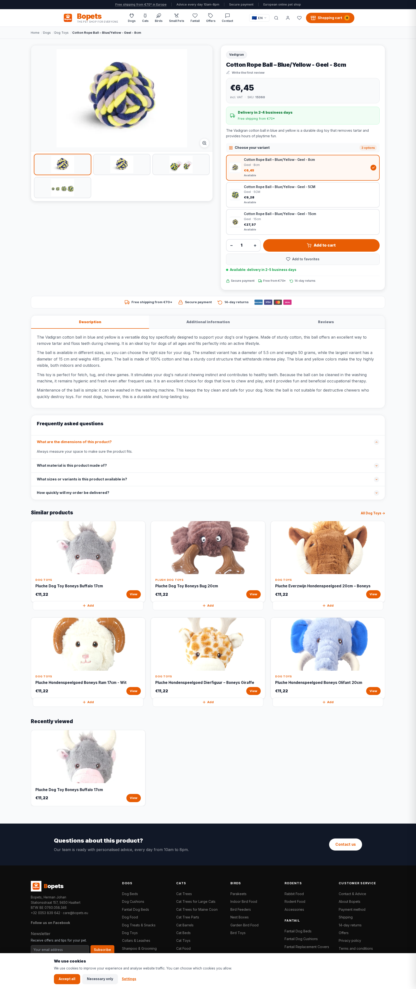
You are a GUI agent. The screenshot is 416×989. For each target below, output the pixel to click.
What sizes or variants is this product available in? (82, 479)
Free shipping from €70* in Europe (141, 4)
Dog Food (130, 917)
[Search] (276, 18)
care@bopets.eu (75, 913)
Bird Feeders (240, 909)
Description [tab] (90, 322)
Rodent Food (295, 901)
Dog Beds (130, 894)
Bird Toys (238, 933)
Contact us (345, 844)
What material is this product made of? (72, 465)
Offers (344, 933)
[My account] (287, 18)
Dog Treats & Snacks (139, 925)
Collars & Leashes (136, 940)
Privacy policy (350, 940)
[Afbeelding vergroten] (204, 143)
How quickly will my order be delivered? (73, 493)
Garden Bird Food (244, 925)
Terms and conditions (356, 948)
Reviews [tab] (326, 322)
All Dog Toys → (373, 513)
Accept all (67, 979)
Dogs (47, 32)
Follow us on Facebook (50, 923)
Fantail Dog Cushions (301, 939)
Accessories (294, 909)
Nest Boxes (239, 917)
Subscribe (102, 950)
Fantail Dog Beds (135, 909)
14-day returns (350, 925)
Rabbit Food (294, 894)
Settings (129, 979)
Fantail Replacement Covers (307, 947)
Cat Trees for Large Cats (195, 901)
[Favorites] (299, 18)
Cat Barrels (185, 925)
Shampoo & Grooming (139, 948)
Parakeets (238, 894)
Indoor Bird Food (243, 901)
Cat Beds (183, 933)
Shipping (346, 917)
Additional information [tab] (208, 322)
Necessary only (100, 979)
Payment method (352, 909)
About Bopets (349, 901)
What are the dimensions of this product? (74, 442)
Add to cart (325, 245)
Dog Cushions (133, 901)
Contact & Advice (352, 894)
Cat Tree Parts (187, 917)
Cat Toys (183, 940)
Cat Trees (184, 894)
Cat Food (183, 948)
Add (90, 605)
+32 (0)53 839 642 (45, 913)
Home (35, 32)
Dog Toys (61, 32)
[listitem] (62, 164)
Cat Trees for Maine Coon (197, 909)
